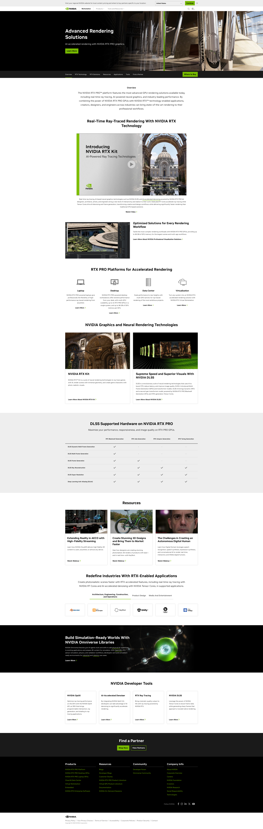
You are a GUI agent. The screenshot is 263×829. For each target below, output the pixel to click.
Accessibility (114, 821)
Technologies (172, 795)
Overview (68, 74)
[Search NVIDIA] (188, 8)
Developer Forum (139, 769)
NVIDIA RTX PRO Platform (75, 769)
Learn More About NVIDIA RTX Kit (81, 399)
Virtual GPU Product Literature (110, 784)
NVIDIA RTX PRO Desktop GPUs (77, 773)
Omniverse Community (142, 773)
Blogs (101, 769)
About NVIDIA (172, 769)
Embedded (69, 787)
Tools (128, 74)
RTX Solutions (95, 74)
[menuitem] (86, 8)
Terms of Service (101, 821)
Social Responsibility (175, 791)
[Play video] (131, 164)
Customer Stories (106, 777)
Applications (118, 74)
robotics (96, 655)
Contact (154, 821)
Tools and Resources (115, 9)
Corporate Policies (128, 821)
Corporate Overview (174, 773)
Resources (107, 74)
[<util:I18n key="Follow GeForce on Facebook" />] (178, 804)
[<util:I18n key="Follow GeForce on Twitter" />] (189, 804)
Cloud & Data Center (73, 780)
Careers (170, 777)
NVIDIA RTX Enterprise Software (77, 791)
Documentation (105, 787)
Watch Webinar (73, 561)
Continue (189, 3)
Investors (170, 784)
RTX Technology (81, 74)
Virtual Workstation (72, 784)
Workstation (86, 9)
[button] (192, 9)
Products (99, 9)
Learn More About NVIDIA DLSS (148, 399)
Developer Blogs (105, 773)
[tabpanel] (131, 609)
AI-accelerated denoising (151, 199)
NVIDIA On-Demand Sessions (110, 791)
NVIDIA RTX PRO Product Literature (112, 780)
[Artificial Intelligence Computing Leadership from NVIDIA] (71, 8)
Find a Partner (138, 74)
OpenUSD (118, 650)
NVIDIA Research (173, 787)
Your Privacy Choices (85, 821)
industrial (86, 655)
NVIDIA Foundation (174, 780)
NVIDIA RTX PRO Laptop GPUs (76, 777)
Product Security (143, 821)
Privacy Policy (70, 821)
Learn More (72, 720)
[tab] (110, 595)
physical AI (116, 648)
